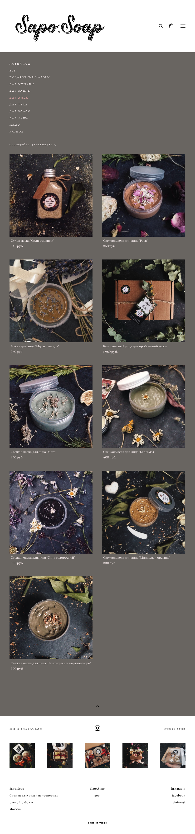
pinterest (178, 802)
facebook (178, 795)
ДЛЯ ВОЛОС (20, 111)
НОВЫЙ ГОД (20, 63)
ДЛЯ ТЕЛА (19, 104)
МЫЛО (15, 124)
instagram (178, 788)
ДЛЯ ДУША (19, 118)
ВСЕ (13, 70)
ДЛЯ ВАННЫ (20, 91)
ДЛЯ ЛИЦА (19, 97)
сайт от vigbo (97, 823)
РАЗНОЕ (17, 131)
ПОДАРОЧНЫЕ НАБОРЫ (30, 77)
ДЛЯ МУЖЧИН (22, 84)
